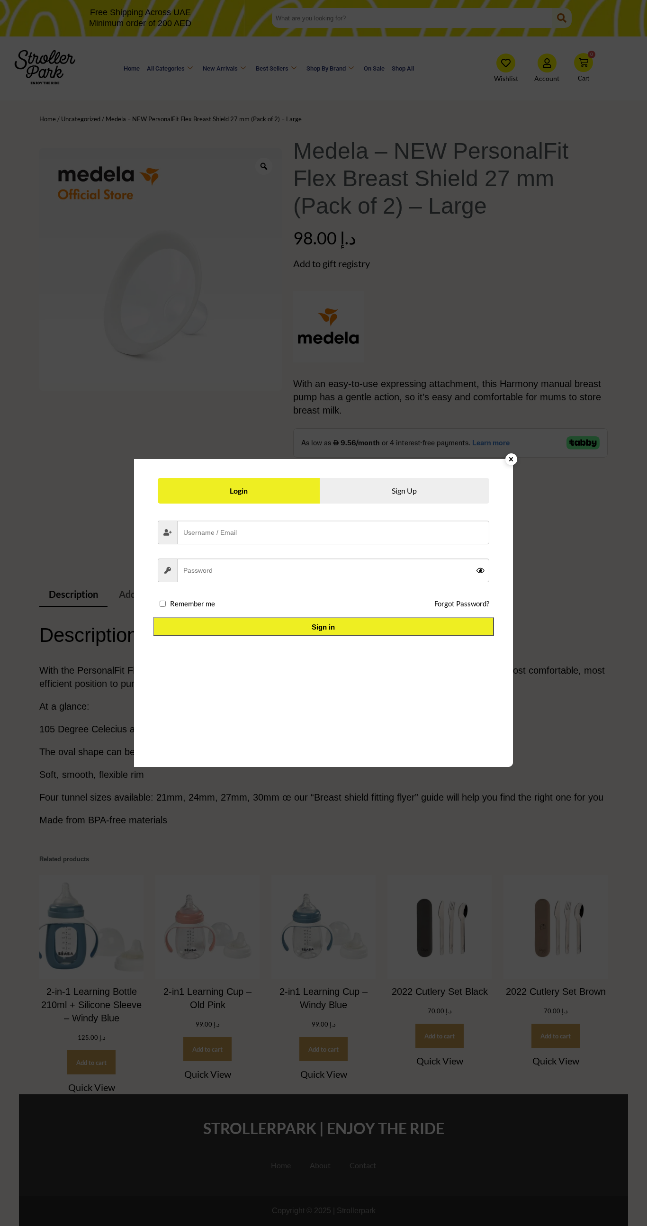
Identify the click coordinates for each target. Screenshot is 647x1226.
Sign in (323, 627)
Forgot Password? (461, 603)
